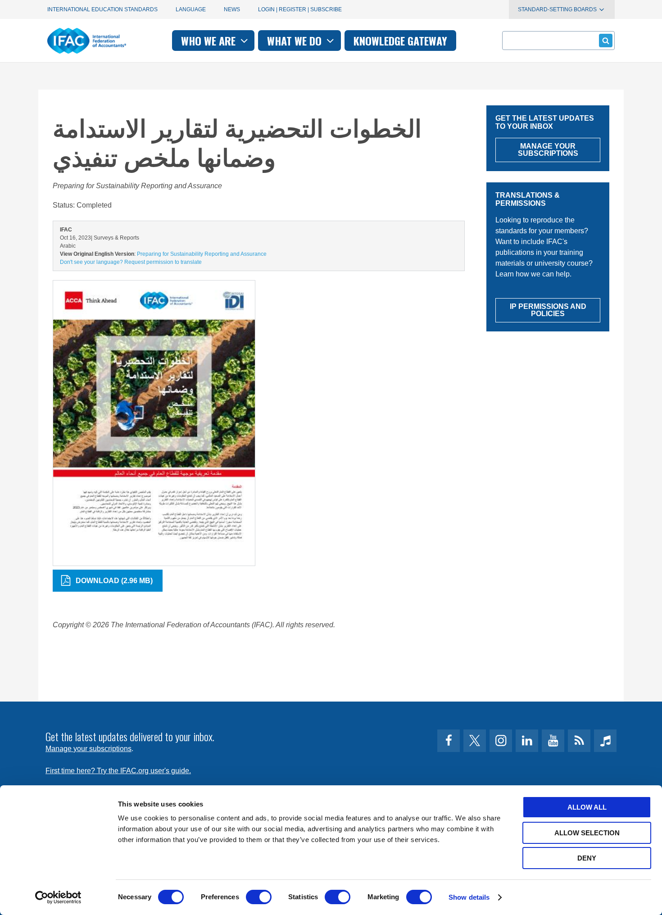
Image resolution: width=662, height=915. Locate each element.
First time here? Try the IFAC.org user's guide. (118, 771)
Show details (469, 897)
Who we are (209, 40)
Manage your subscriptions (88, 748)
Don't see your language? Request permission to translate (131, 262)
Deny (586, 858)
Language (191, 9)
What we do (295, 40)
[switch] (259, 897)
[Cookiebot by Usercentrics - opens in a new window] (58, 897)
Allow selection (587, 833)
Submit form (605, 40)
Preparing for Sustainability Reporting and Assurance (202, 254)
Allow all (587, 807)
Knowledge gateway (400, 40)
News (232, 9)
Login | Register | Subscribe (300, 9)
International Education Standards (102, 9)
